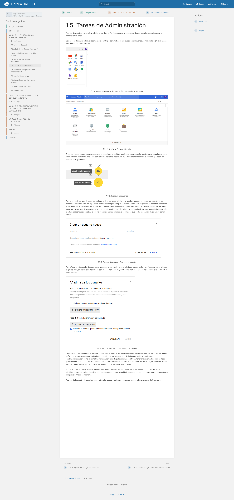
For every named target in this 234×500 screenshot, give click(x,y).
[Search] (101, 4)
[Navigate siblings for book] (76, 12)
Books (201, 4)
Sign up (213, 4)
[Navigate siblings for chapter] (104, 12)
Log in (225, 4)
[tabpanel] (117, 484)
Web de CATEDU (117, 495)
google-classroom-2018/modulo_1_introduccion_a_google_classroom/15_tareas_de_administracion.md (39, 15)
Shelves (189, 4)
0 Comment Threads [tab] (73, 478)
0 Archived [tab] (88, 478)
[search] (117, 4)
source (8, 16)
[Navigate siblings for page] (142, 12)
